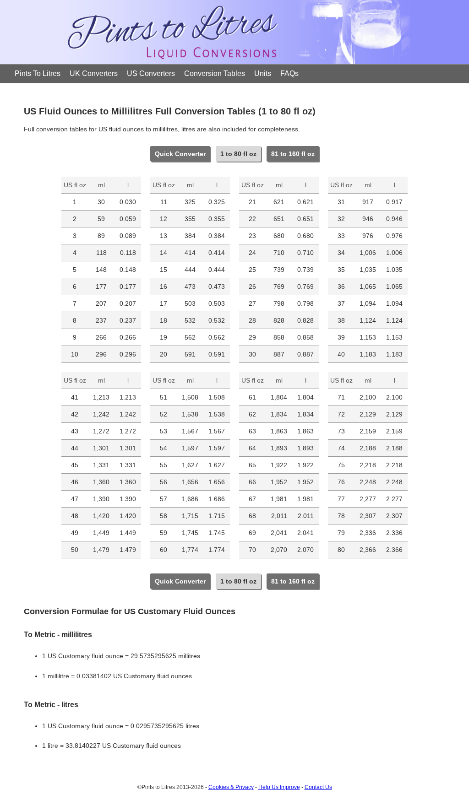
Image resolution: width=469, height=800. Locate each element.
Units (262, 73)
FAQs (289, 73)
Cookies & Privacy (231, 787)
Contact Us (318, 787)
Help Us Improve (279, 787)
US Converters (151, 73)
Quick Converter (180, 153)
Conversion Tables (214, 73)
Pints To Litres (37, 73)
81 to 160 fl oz (293, 153)
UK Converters (94, 73)
